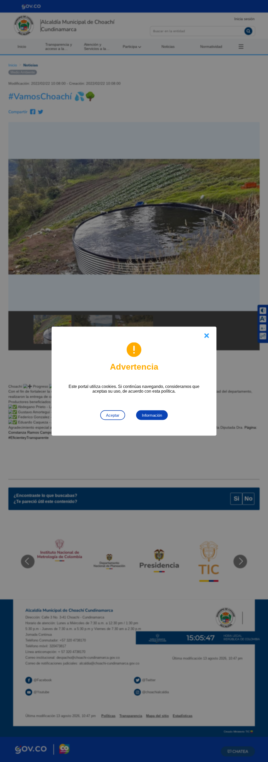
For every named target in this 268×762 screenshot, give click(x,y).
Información (152, 415)
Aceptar (112, 415)
